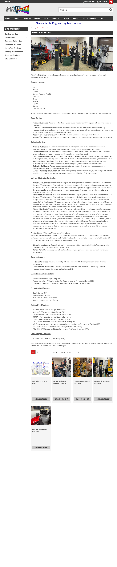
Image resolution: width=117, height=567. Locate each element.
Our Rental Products (13, 45)
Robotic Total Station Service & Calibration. (60, 382)
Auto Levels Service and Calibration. (40, 430)
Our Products (10, 38)
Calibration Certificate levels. (39, 382)
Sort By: (55, 352)
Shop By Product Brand (14, 52)
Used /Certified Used (13, 48)
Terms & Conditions (89, 18)
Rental (46, 18)
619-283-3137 (89, 2)
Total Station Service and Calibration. (82, 382)
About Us (55, 18)
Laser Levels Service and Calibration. (102, 382)
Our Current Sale (11, 34)
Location (66, 18)
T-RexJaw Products (12, 55)
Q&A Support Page (12, 59)
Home (7, 18)
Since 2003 (7, 2)
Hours (75, 18)
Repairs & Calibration (32, 18)
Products (17, 18)
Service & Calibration (13, 41)
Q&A (101, 18)
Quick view (41, 375)
